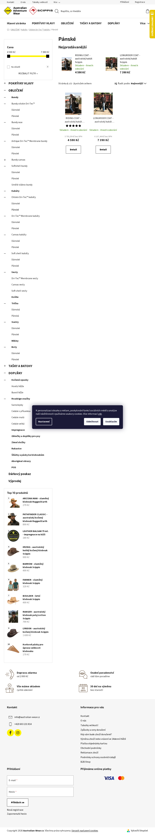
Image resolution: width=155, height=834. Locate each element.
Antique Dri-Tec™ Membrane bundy (29, 141)
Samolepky (17, 405)
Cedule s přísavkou (21, 411)
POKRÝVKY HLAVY (20, 83)
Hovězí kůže (18, 386)
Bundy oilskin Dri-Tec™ (23, 103)
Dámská (16, 309)
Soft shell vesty (19, 290)
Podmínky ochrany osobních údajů (98, 757)
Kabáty (15, 191)
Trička (15, 303)
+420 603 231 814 (23, 724)
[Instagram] (17, 732)
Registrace (140, 2)
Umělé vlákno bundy (22, 184)
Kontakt (10, 2)
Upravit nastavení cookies (84, 830)
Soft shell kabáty (20, 253)
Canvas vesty (18, 284)
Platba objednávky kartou (94, 743)
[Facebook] (10, 732)
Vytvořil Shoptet (139, 830)
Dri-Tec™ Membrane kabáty (26, 216)
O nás (23, 2)
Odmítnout (92, 421)
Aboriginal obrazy (21, 461)
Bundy (15, 97)
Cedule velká (18, 423)
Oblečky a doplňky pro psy (26, 436)
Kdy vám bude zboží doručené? (96, 734)
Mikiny (15, 341)
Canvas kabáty (19, 234)
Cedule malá (18, 417)
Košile (15, 297)
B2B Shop (86, 762)
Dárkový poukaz (19, 474)
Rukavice (16, 448)
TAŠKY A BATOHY (20, 366)
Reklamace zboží (89, 752)
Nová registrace (15, 810)
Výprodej (14, 481)
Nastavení (43, 421)
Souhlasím (111, 421)
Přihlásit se (17, 802)
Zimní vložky (18, 442)
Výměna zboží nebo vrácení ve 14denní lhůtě (103, 739)
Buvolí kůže (17, 392)
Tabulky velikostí (40, 2)
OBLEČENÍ (15, 90)
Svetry (15, 322)
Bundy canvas (18, 159)
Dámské (16, 110)
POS (14, 467)
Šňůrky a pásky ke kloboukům (28, 455)
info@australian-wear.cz (27, 717)
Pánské (15, 116)
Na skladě (29, 67)
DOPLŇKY (15, 373)
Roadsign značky (21, 398)
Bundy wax (17, 122)
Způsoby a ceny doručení (93, 730)
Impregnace (18, 430)
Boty (14, 347)
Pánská (15, 316)
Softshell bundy (19, 166)
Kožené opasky (20, 380)
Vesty (15, 272)
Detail (73, 149)
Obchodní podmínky (91, 748)
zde (100, 414)
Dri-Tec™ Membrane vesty (25, 278)
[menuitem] (16, 23)
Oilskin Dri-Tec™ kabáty (24, 197)
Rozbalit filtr (27, 73)
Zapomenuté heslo (17, 814)
